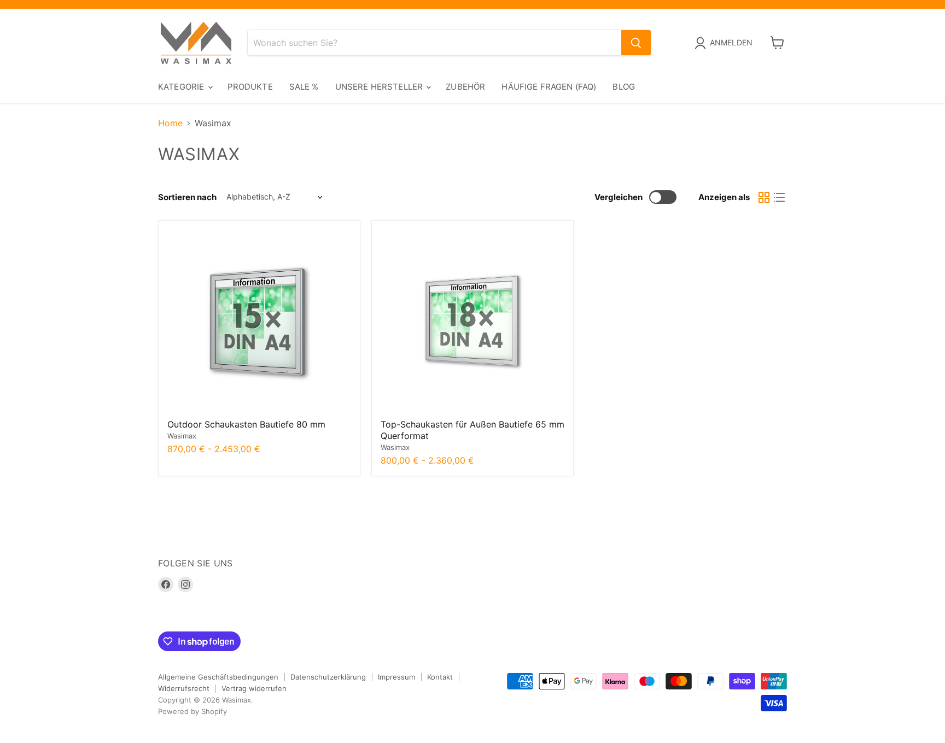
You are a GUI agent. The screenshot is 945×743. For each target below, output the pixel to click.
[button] (726, 43)
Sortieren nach (187, 197)
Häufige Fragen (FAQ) (548, 86)
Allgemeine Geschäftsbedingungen (218, 676)
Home (170, 123)
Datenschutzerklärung (328, 676)
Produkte (250, 86)
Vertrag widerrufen (254, 688)
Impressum (396, 676)
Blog (623, 86)
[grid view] (764, 197)
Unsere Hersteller (380, 86)
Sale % (304, 86)
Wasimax (181, 435)
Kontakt (440, 676)
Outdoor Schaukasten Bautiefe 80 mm (246, 424)
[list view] (779, 197)
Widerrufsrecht (183, 688)
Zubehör (465, 86)
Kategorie (182, 86)
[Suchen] (636, 42)
